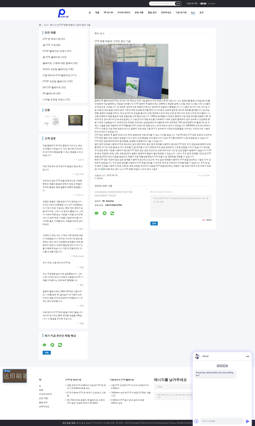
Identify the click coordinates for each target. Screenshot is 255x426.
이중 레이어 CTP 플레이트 (56, 75)
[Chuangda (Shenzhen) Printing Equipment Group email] (46, 345)
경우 (202, 12)
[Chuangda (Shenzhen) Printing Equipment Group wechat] (62, 345)
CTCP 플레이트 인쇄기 (55, 51)
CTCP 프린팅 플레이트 (55, 81)
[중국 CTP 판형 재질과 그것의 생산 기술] (131, 71)
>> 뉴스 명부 (203, 175)
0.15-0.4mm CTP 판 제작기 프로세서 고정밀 (86, 394)
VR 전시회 (108, 12)
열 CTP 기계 (49, 45)
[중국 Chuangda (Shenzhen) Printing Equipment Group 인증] (51, 120)
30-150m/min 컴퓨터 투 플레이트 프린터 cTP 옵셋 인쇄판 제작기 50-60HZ (86, 401)
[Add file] (196, 421)
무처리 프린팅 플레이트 (55, 69)
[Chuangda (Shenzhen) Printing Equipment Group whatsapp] (54, 345)
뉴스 (193, 12)
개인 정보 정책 (68, 423)
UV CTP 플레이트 (52, 87)
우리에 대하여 (123, 12)
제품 (97, 12)
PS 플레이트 (49, 93)
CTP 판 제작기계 (51, 39)
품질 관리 (152, 12)
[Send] (247, 421)
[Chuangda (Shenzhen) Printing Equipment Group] (63, 13)
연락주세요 (166, 12)
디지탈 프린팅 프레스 (54, 99)
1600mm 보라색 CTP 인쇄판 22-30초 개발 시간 (131, 394)
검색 (178, 4)
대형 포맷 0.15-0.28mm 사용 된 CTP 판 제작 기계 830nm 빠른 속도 (86, 386)
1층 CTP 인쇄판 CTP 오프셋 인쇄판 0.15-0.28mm (130, 386)
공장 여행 (139, 12)
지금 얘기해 (192, 3)
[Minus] (247, 356)
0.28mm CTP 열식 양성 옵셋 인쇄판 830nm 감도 (127, 401)
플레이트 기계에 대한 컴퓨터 (58, 63)
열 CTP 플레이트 (51, 57)
